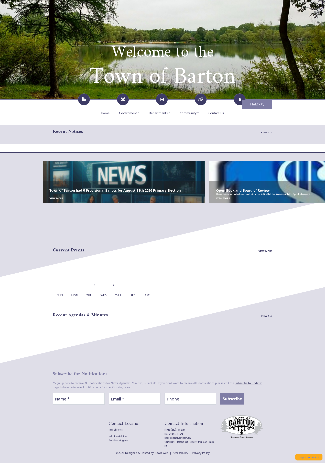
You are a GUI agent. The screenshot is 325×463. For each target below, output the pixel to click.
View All (266, 316)
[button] (129, 113)
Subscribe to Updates (248, 383)
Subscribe (232, 398)
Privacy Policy (201, 453)
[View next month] (113, 285)
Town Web (161, 453)
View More (265, 251)
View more (56, 198)
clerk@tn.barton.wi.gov (180, 438)
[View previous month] (94, 285)
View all (266, 132)
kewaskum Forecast (70, 433)
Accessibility (180, 453)
